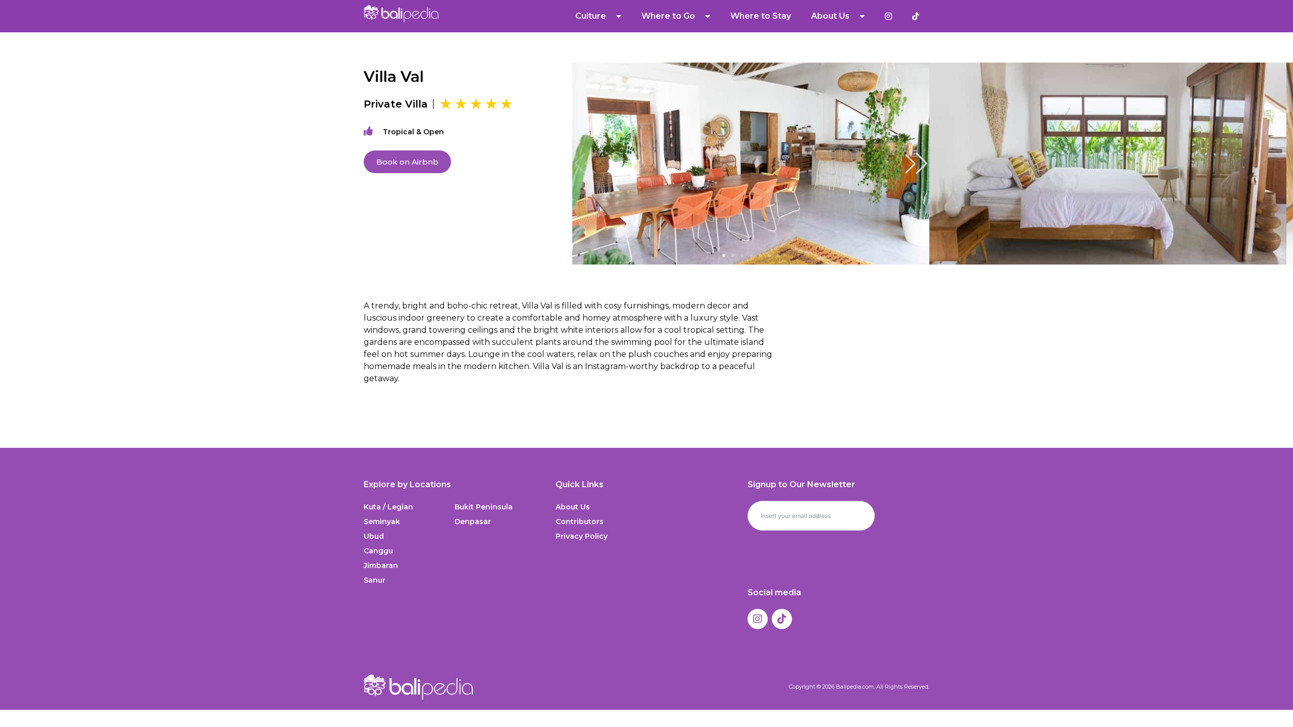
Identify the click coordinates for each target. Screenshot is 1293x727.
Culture (590, 16)
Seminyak (382, 521)
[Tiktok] (782, 619)
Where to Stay (760, 16)
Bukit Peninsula (484, 506)
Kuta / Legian (388, 506)
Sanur (374, 580)
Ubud (374, 536)
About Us (573, 506)
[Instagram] (758, 619)
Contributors (580, 521)
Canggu (378, 550)
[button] (916, 163)
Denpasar (473, 521)
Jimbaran (381, 565)
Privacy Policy (582, 536)
